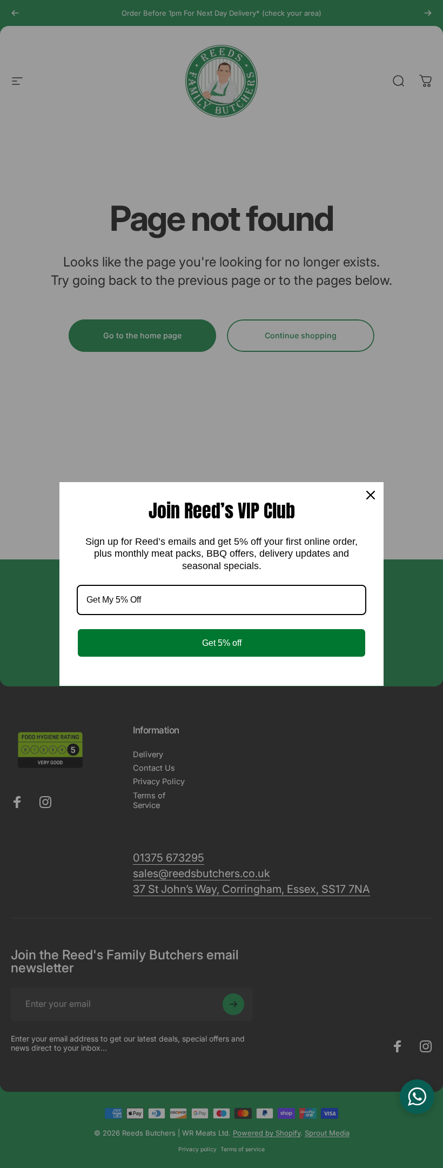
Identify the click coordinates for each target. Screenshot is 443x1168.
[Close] (371, 495)
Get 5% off (221, 643)
